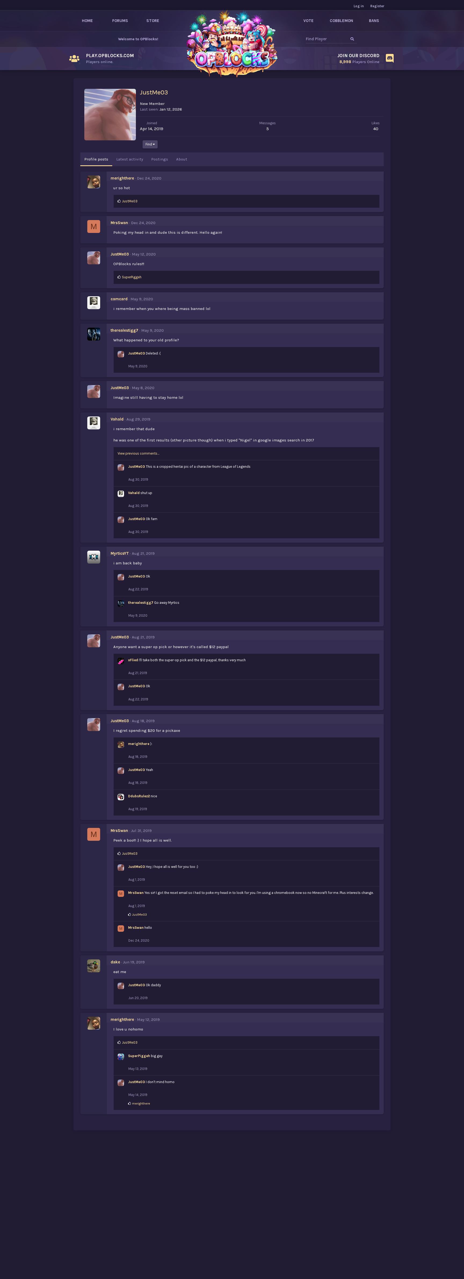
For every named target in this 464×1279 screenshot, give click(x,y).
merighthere (122, 178)
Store (152, 20)
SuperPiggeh (139, 1056)
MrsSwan (119, 222)
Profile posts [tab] (96, 159)
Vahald (117, 419)
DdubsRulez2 (139, 796)
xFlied (133, 660)
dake (115, 962)
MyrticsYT (120, 553)
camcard (119, 299)
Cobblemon (341, 20)
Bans (374, 20)
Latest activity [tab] (129, 159)
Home (87, 20)
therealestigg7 (124, 330)
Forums (120, 20)
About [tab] (181, 159)
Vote (308, 20)
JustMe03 (120, 254)
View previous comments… (138, 453)
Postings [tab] (159, 159)
